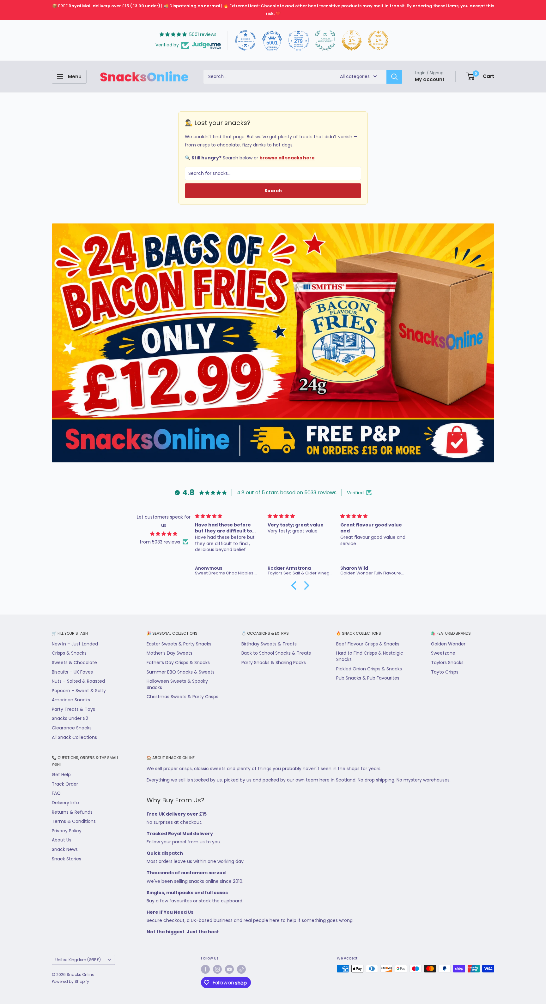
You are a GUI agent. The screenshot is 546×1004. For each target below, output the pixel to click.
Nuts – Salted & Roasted (78, 681)
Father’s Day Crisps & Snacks (178, 662)
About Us (61, 840)
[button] (295, 585)
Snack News (65, 849)
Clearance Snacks (72, 728)
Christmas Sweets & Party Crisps (182, 696)
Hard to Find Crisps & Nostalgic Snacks (369, 656)
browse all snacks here (287, 158)
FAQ (56, 793)
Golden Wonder (448, 644)
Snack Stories (66, 859)
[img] (163, 534)
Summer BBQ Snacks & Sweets (181, 672)
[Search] (394, 76)
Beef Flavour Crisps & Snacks (367, 644)
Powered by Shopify (70, 981)
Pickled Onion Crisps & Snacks (369, 669)
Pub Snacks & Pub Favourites (367, 678)
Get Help (61, 774)
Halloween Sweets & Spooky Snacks (177, 684)
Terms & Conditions (74, 821)
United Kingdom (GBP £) (78, 959)
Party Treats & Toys (73, 709)
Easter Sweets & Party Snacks (179, 644)
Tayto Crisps (444, 672)
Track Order (65, 784)
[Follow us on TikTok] (241, 969)
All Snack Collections (74, 737)
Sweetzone (443, 653)
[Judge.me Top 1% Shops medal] (352, 40)
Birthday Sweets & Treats (269, 644)
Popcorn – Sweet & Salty (79, 690)
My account (430, 79)
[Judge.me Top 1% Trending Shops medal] (378, 40)
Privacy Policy (67, 831)
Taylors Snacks (447, 662)
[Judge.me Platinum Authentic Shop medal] (325, 40)
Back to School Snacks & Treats (276, 653)
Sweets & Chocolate (74, 662)
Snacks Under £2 (70, 718)
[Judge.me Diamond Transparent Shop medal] (245, 40)
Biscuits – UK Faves (72, 672)
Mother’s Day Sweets (169, 653)
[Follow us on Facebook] (205, 969)
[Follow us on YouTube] (229, 969)
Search (273, 190)
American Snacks (71, 700)
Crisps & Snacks (69, 653)
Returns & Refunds (72, 812)
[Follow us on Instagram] (217, 969)
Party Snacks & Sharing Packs (273, 662)
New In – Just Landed (75, 644)
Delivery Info (65, 802)
